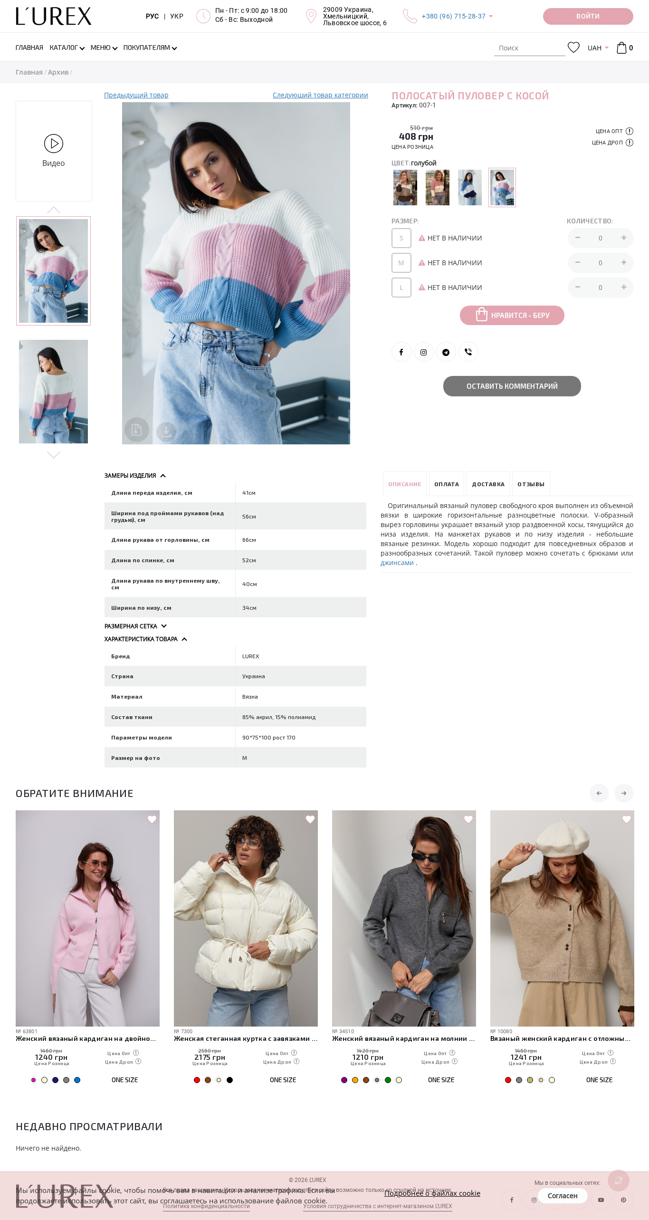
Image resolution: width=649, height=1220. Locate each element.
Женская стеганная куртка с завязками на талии (246, 1038)
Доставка (488, 483)
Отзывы (530, 483)
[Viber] (468, 352)
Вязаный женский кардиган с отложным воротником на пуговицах (562, 1038)
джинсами (398, 562)
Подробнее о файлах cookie (432, 1193)
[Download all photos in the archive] (136, 429)
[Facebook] (401, 352)
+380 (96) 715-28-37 (454, 16)
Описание (404, 483)
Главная (29, 72)
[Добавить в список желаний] (152, 820)
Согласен (563, 1195)
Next (54, 454)
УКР (176, 16)
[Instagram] (424, 352)
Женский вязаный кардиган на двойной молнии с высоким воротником (88, 1038)
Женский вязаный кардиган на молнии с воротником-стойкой (404, 1038)
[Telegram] (446, 352)
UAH (594, 47)
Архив (58, 72)
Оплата (446, 483)
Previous (54, 210)
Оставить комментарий (512, 386)
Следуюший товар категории (320, 94)
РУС (152, 16)
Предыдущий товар (136, 94)
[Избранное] (574, 47)
